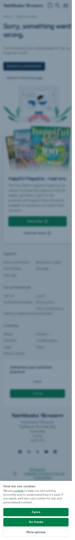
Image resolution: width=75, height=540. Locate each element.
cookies (18, 491)
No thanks (36, 522)
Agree (36, 512)
